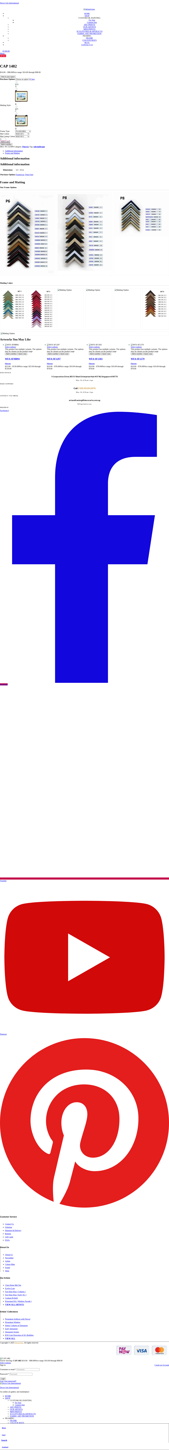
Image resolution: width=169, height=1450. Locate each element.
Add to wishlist (6, 144)
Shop (4, 1428)
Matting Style (5, 105)
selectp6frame (39, 147)
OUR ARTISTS (16, 1409)
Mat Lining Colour (7, 136)
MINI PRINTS (16, 1412)
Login (3, 1379)
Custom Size (20, 1405)
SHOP (7, 1398)
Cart (3, 1435)
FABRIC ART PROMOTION (22, 1416)
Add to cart (5, 142)
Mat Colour (4, 134)
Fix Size (18, 1403)
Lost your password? (8, 1381)
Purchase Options (7, 79)
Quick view (22, 354)
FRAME (13, 1420)
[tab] (87, 151)
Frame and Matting (12, 153)
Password (4, 1374)
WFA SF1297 (54, 359)
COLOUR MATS (17, 1423)
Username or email (8, 1369)
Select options (10, 347)
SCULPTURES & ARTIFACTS (23, 1414)
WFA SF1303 (96, 359)
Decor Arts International (9, 3)
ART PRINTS (15, 1407)
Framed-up (20, 175)
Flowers (25, 147)
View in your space (8, 77)
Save (4, 56)
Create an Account (162, 1365)
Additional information (14, 151)
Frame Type (5, 131)
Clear (32, 79)
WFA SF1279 (138, 359)
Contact (5, 1447)
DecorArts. (19, 1343)
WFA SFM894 (12, 359)
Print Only (29, 175)
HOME (8, 1396)
